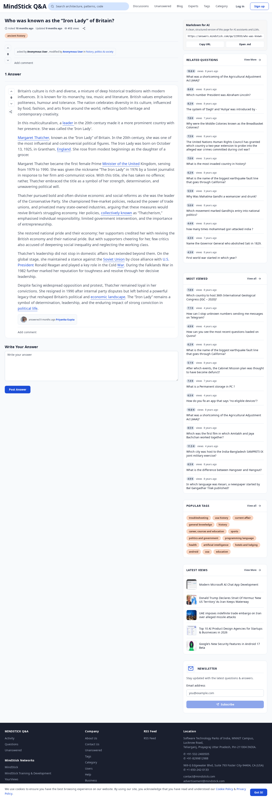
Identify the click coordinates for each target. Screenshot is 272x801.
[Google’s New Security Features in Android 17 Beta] (191, 646)
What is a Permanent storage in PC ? (210, 386)
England (64, 149)
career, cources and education (206, 531)
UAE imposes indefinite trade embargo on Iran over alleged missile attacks (230, 615)
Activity (9, 738)
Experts (193, 6)
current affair (243, 518)
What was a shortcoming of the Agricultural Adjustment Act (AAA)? (223, 417)
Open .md (245, 44)
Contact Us (92, 744)
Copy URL (205, 44)
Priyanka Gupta (65, 319)
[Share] (83, 28)
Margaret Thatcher (33, 137)
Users (89, 768)
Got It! (258, 792)
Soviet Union (114, 259)
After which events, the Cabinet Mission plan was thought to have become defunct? (225, 370)
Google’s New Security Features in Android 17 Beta (229, 646)
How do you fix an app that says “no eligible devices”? (221, 401)
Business (91, 780)
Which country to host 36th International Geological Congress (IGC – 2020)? (220, 297)
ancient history (16, 35)
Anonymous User (73, 51)
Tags (207, 6)
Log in (240, 6)
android (193, 551)
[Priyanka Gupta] (23, 319)
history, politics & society (99, 51)
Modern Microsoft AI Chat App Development (228, 584)
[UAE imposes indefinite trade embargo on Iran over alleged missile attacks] (191, 615)
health (193, 545)
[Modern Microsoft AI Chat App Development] (191, 584)
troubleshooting (198, 518)
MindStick (11, 767)
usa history (221, 518)
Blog (180, 6)
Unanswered (162, 6)
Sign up (259, 6)
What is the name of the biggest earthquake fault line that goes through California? (222, 352)
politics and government (203, 538)
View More (250, 59)
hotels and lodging (246, 545)
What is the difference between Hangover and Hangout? (224, 470)
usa (207, 551)
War (120, 265)
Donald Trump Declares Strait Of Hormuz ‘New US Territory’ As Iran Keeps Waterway (230, 600)
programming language (239, 538)
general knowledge (200, 524)
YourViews (11, 779)
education (222, 551)
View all (251, 278)
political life (27, 308)
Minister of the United (121, 163)
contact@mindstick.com (199, 776)
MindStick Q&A (24, 6)
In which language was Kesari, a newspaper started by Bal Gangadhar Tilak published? (223, 486)
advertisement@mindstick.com (204, 781)
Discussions (141, 6)
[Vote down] (8, 60)
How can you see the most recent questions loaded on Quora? (222, 333)
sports (234, 531)
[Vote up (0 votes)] (8, 48)
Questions (11, 744)
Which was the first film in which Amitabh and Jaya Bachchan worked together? (220, 435)
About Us (91, 738)
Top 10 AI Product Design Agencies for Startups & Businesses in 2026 (230, 630)
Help (88, 774)
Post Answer (17, 389)
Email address (195, 685)
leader (68, 122)
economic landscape (108, 296)
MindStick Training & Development (28, 773)
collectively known (116, 212)
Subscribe (227, 704)
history (223, 524)
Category (222, 6)
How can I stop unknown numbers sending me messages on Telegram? (224, 315)
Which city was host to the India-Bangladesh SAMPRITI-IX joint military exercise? (224, 453)
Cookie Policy (224, 789)
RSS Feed (150, 738)
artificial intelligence (216, 545)
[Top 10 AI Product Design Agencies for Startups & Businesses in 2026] (191, 630)
